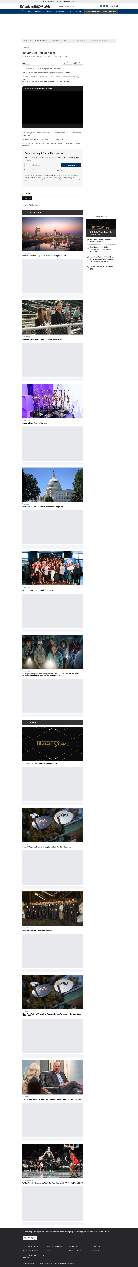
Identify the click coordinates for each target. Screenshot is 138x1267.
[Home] (22, 11)
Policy (70, 11)
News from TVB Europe (99, 41)
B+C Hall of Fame (41, 41)
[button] (114, 6)
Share (27, 63)
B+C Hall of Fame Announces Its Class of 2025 (101, 241)
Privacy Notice (28, 177)
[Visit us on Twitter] (104, 6)
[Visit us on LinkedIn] (107, 6)
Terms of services (48, 175)
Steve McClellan (29, 56)
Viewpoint (26, 47)
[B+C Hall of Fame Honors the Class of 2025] (101, 228)
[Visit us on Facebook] (101, 6)
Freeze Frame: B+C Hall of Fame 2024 (102, 268)
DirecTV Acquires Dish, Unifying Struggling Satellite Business (100, 249)
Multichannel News (67, 1)
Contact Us (95, 1251)
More (78, 11)
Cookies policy (97, 1246)
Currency (47, 11)
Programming (59, 11)
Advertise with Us (75, 1251)
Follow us (68, 63)
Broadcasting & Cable (44, 56)
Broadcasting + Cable (50, 1)
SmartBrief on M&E (59, 41)
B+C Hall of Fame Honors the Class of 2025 (101, 233)
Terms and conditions (30, 1246)
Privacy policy (73, 1246)
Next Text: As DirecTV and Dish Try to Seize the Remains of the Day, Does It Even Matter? (102, 259)
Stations (37, 11)
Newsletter (79, 63)
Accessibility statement (30, 1251)
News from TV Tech (78, 41)
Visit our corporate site (102, 1232)
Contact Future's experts (54, 1246)
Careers (48, 1251)
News (29, 11)
